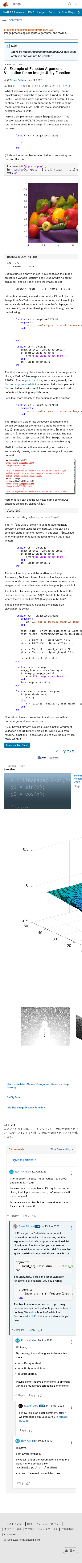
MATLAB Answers (13, 12)
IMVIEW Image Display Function (26, 1107)
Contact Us (10, 1534)
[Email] (53, 757)
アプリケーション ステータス (41, 1529)
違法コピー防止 (13, 1529)
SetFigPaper (14, 1097)
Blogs (17, 3)
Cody (52, 12)
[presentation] (14, 433)
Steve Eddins (18, 80)
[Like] (57, 751)
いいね (50, 86)
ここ (33, 1128)
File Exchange (36, 12)
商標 (29, 1523)
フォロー (71, 751)
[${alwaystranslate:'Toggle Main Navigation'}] (76, 4)
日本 (72, 1550)
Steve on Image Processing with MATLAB (29, 29)
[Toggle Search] (69, 4)
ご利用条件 (67, 1529)
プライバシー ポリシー (48, 1523)
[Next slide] (75, 12)
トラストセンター (14, 1523)
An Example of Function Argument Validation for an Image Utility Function (37, 70)
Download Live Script (17, 745)
